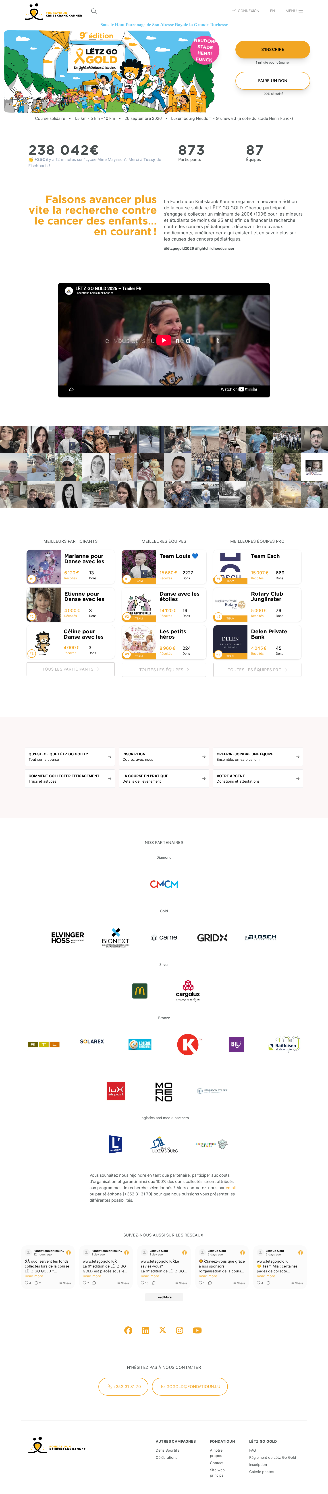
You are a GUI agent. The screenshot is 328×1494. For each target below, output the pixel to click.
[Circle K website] (188, 1044)
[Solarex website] (91, 1044)
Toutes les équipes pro (255, 669)
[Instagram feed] (179, 1330)
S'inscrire (272, 49)
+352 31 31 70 (126, 1386)
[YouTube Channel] (197, 1330)
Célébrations (166, 1457)
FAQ (252, 1450)
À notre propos (216, 1453)
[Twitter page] (162, 1331)
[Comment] (93, 1283)
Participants (189, 159)
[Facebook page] (128, 1330)
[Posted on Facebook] (68, 1252)
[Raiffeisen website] (284, 1044)
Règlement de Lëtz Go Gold (272, 1457)
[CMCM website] (164, 884)
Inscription (258, 1464)
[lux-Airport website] (115, 1091)
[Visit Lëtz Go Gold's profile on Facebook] (144, 1252)
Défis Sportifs (167, 1450)
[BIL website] (236, 1044)
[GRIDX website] (212, 937)
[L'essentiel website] (115, 1144)
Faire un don (272, 80)
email (231, 1187)
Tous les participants (68, 669)
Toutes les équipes (162, 669)
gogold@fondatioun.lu (192, 1386)
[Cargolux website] (188, 991)
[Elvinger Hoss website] (67, 937)
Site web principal (217, 1472)
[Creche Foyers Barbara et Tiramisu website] (212, 1144)
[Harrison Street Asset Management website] (212, 1091)
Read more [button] (34, 1276)
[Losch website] (260, 937)
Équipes (253, 159)
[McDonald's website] (139, 991)
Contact (217, 1463)
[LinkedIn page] (146, 1330)
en (272, 10)
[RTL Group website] (43, 1044)
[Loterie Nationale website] (139, 1044)
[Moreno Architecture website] (164, 1091)
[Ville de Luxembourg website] (164, 1144)
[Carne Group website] (164, 937)
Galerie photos (261, 1471)
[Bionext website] (115, 937)
